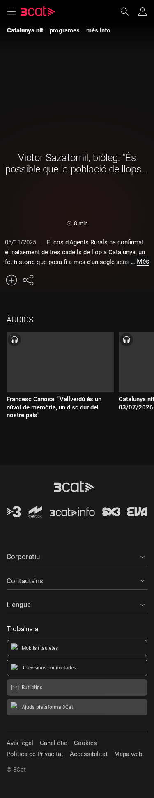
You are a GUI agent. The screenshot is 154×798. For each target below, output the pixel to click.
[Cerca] (129, 11)
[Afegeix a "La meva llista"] (11, 280)
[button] (77, 555)
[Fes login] (142, 11)
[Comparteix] (27, 280)
